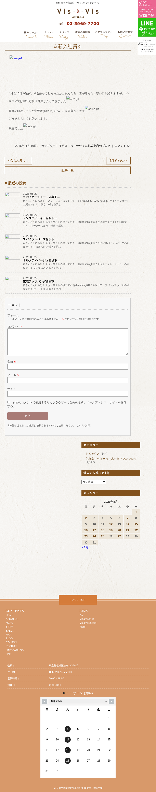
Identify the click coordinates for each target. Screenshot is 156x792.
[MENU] (49, 35)
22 (136, 530)
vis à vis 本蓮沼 (88, 622)
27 (119, 536)
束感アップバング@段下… (40, 281)
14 (127, 524)
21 (127, 530)
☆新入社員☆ (67, 46)
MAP (8, 634)
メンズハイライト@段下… (40, 218)
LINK (8, 654)
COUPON (11, 642)
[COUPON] (104, 35)
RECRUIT (11, 646)
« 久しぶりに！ (18, 160)
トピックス (93, 453)
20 (119, 530)
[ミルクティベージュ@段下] (13, 259)
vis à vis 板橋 (87, 619)
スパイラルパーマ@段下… (40, 239)
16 (86, 530)
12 (111, 524)
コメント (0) (123, 145)
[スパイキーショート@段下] (13, 196)
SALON (10, 630)
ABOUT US (12, 619)
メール (13, 375)
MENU (9, 622)
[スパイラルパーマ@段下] (13, 238)
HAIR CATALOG (15, 650)
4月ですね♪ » (118, 160)
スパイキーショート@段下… (41, 197)
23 (86, 536)
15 (136, 524)
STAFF (9, 626)
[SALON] (82, 35)
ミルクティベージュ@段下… (41, 260)
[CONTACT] (125, 35)
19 (111, 530)
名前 (12, 361)
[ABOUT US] (31, 35)
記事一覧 (68, 170)
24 (94, 536)
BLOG (9, 638)
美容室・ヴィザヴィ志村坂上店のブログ (84, 145)
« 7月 (84, 547)
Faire (83, 626)
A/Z (81, 615)
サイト (11, 388)
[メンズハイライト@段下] (13, 217)
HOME (9, 615)
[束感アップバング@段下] (13, 280)
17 (94, 530)
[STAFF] (64, 35)
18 (102, 530)
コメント (14, 326)
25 (102, 536)
